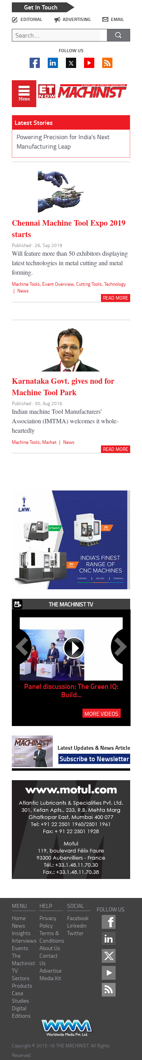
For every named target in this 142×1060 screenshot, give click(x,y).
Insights (21, 933)
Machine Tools (26, 284)
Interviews (24, 940)
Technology (115, 284)
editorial (31, 19)
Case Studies (20, 996)
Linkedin (77, 925)
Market (49, 442)
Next (119, 647)
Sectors (21, 978)
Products (22, 985)
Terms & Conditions (51, 936)
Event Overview (58, 284)
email (117, 19)
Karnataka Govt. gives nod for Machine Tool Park (63, 386)
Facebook (78, 918)
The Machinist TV (23, 963)
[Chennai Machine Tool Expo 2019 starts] (71, 212)
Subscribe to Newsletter (94, 758)
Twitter (75, 933)
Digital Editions (21, 1011)
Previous (23, 647)
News (23, 290)
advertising (76, 19)
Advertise (50, 970)
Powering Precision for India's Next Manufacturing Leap (63, 141)
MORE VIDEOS (101, 713)
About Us (49, 948)
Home (19, 918)
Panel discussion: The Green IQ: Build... (71, 690)
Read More (115, 297)
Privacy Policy (47, 921)
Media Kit (50, 978)
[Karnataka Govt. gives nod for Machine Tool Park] (71, 370)
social (75, 905)
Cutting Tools (89, 284)
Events (20, 948)
